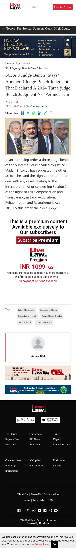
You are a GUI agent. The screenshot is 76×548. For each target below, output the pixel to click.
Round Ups (10, 465)
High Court (11, 444)
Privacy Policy (42, 544)
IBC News (34, 439)
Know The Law (61, 444)
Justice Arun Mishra (48, 310)
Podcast (57, 465)
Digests (56, 439)
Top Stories (24, 28)
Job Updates (35, 460)
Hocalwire (44, 523)
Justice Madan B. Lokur (52, 316)
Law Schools (35, 434)
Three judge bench (44, 322)
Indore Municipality (26, 310)
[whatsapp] (34, 113)
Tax (55, 434)
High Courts (62, 28)
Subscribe (38, 240)
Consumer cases (13, 460)
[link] (45, 113)
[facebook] (22, 113)
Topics (10, 28)
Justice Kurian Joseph (27, 316)
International (11, 471)
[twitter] (28, 113)
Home (8, 63)
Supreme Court (42, 28)
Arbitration (34, 444)
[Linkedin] (39, 113)
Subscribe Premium (62, 7)
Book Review (36, 465)
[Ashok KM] (38, 343)
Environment (59, 460)
